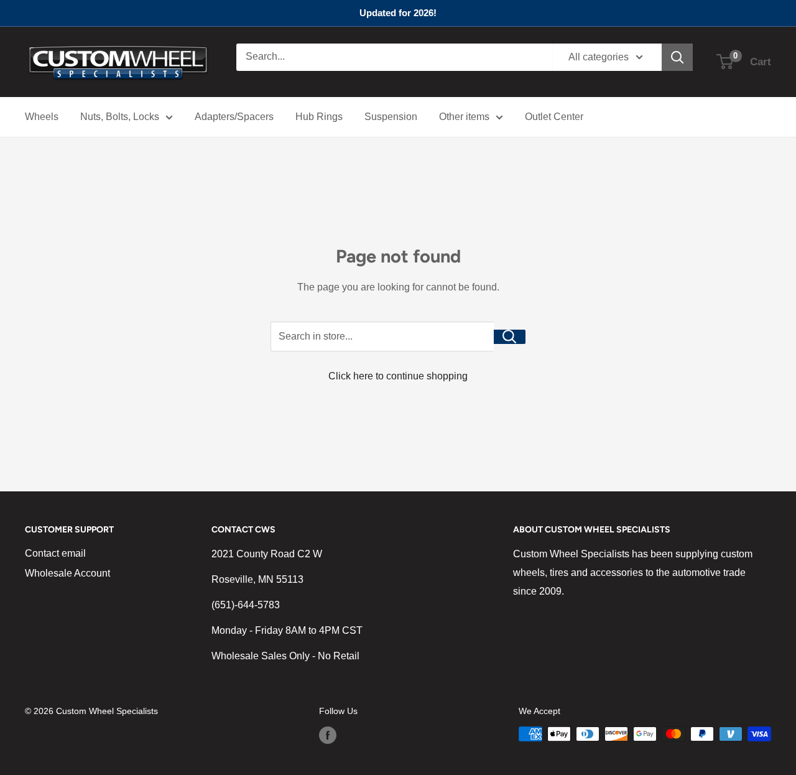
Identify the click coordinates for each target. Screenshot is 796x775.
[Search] (677, 57)
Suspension (390, 116)
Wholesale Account (67, 573)
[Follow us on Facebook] (327, 735)
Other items (464, 116)
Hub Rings (319, 116)
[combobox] (394, 57)
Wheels (41, 116)
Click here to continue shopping (398, 376)
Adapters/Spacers (234, 116)
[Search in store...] (509, 337)
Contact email (55, 553)
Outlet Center (554, 116)
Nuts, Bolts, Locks (119, 116)
